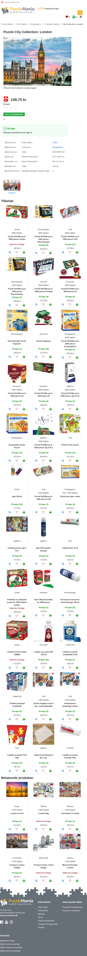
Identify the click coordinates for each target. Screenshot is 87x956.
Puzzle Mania (7, 24)
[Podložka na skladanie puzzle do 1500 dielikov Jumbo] (10, 616)
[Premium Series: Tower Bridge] (36, 880)
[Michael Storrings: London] (63, 880)
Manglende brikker (7, 941)
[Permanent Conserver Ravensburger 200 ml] (63, 615)
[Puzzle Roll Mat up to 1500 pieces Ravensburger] (10, 305)
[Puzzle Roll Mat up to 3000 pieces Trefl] (63, 252)
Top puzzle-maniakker (71, 911)
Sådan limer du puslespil (10, 944)
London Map (43, 813)
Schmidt (43, 282)
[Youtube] (6, 923)
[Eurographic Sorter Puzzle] (10, 460)
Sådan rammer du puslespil (11, 947)
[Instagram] (11, 923)
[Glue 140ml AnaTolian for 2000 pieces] (36, 615)
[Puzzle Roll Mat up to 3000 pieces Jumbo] (10, 252)
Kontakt (41, 927)
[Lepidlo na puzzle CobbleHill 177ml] (63, 667)
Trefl (70, 229)
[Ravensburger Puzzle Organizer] (10, 357)
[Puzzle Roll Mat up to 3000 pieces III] (36, 409)
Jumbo (17, 229)
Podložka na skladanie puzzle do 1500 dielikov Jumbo (17, 602)
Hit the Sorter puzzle (70, 445)
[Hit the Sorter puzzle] (63, 460)
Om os (40, 917)
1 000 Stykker (21, 24)
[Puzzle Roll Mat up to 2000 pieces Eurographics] (63, 357)
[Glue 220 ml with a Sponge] (36, 564)
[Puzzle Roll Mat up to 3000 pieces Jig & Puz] (63, 409)
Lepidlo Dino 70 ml (70, 548)
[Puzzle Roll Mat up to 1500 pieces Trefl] (36, 512)
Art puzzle (70, 282)
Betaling (41, 914)
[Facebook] (1, 923)
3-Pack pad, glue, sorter (70, 496)
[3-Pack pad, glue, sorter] (63, 512)
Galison (43, 806)
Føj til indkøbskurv (14, 114)
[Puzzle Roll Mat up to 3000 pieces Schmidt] (36, 304)
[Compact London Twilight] (10, 880)
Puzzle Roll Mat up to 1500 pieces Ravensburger (17, 291)
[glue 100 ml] (10, 512)
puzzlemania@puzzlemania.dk (12, 913)
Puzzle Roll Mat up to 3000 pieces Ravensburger (43, 239)
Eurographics (35, 24)
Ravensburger (43, 229)
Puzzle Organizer (43, 341)
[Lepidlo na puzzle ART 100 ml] (36, 667)
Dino (70, 541)
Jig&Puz (70, 386)
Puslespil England (52, 24)
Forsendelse (43, 911)
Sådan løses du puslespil (10, 951)
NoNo (17, 489)
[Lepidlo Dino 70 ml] (63, 564)
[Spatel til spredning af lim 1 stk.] (36, 771)
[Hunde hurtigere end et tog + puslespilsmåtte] (36, 719)
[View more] (17, 218)
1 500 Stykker (16, 861)
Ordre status (43, 907)
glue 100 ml (17, 496)
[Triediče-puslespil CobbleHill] (10, 719)
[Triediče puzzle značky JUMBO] (10, 667)
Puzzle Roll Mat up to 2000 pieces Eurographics (70, 343)
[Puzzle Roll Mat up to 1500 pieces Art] (10, 409)
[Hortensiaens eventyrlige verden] (63, 719)
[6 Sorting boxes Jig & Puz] (10, 564)
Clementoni (17, 858)
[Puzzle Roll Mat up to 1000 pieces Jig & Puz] (36, 460)
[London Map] (36, 829)
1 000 (54, 142)
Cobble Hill (70, 645)
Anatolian (43, 386)
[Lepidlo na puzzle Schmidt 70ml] (63, 771)
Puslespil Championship (48, 924)
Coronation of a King (70, 813)
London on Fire (17, 813)
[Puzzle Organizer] (36, 357)
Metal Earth (43, 858)
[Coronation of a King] (63, 829)
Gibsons (70, 806)
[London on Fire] (10, 829)
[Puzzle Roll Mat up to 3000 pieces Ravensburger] (36, 253)
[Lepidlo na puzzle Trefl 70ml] (10, 771)
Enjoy (17, 806)
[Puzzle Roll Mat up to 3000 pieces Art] (63, 304)
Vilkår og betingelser (46, 921)
